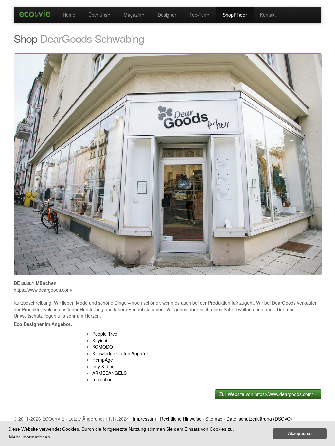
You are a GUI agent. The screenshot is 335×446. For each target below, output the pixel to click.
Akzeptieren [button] (300, 433)
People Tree (104, 333)
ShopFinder (235, 14)
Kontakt (268, 14)
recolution (102, 379)
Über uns (97, 14)
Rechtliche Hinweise (181, 418)
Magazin (132, 14)
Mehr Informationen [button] (29, 436)
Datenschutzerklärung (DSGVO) (259, 418)
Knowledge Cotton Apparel (120, 353)
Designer (167, 14)
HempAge (102, 360)
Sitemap (213, 418)
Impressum (144, 418)
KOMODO (102, 346)
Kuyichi (99, 340)
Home (69, 14)
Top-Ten (197, 14)
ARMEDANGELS (109, 373)
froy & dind (103, 366)
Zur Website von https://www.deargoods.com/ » (268, 394)
